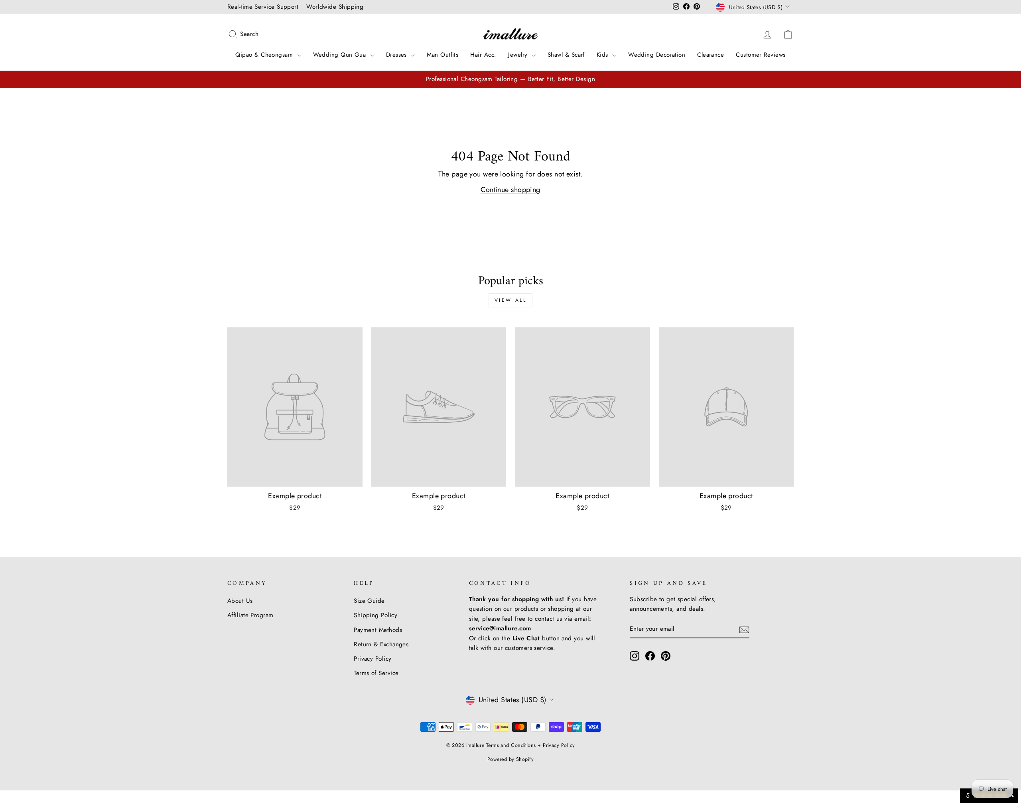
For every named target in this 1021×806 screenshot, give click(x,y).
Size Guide (369, 600)
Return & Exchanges (381, 644)
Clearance (710, 54)
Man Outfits (442, 54)
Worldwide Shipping (334, 6)
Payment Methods (378, 630)
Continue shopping (510, 189)
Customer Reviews (760, 54)
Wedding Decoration (656, 54)
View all (511, 300)
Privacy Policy (372, 658)
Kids (603, 54)
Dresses (397, 54)
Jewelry (519, 54)
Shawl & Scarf (566, 54)
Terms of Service (376, 673)
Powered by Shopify (510, 759)
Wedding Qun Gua (340, 54)
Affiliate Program (250, 615)
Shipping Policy (375, 615)
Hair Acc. (483, 54)
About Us (240, 600)
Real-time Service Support (262, 6)
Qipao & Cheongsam (265, 54)
